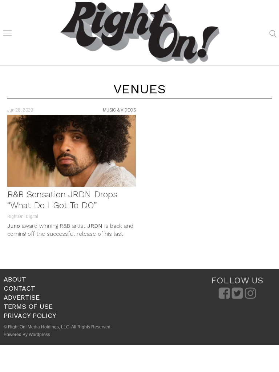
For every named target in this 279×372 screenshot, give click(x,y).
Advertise (22, 297)
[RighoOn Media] (139, 33)
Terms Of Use (28, 306)
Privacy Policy (30, 315)
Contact (19, 288)
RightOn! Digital (22, 216)
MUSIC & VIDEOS (119, 110)
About (15, 279)
